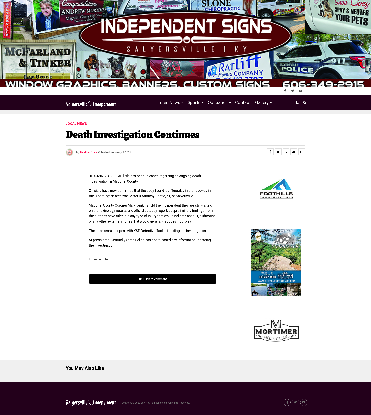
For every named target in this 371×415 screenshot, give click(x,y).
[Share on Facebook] (270, 151)
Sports (194, 102)
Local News (169, 102)
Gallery (262, 102)
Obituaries (218, 102)
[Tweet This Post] (278, 151)
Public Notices (214, 118)
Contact (243, 102)
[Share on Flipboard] (286, 151)
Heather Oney (88, 152)
